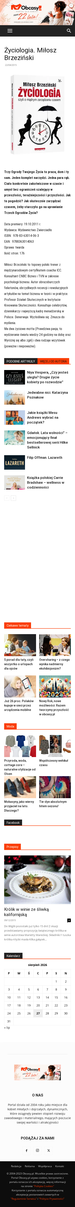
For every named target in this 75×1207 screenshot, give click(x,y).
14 (47, 997)
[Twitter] (48, 1151)
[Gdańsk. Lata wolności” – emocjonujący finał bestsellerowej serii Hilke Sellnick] (14, 437)
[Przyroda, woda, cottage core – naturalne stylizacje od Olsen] (20, 746)
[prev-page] (6, 498)
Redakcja (16, 1166)
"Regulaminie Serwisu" (24, 1198)
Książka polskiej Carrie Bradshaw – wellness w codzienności (45, 482)
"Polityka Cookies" (43, 1186)
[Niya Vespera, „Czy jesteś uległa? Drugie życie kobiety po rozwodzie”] (14, 377)
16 (66, 997)
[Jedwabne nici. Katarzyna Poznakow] (14, 397)
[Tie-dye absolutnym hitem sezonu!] (55, 787)
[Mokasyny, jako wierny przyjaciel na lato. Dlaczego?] (20, 787)
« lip (7, 1028)
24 (9, 1013)
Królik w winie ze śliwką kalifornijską (26, 912)
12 (29, 997)
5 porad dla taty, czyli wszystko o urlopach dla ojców (18, 664)
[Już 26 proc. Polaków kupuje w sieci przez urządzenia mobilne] (20, 686)
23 (66, 1005)
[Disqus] (37, 564)
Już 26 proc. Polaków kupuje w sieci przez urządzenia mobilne (19, 705)
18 (19, 1005)
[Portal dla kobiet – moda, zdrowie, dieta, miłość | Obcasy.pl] (37, 12)
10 (9, 997)
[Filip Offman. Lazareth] (14, 462)
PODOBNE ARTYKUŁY (21, 361)
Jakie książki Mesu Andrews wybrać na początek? (42, 417)
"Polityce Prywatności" (51, 1198)
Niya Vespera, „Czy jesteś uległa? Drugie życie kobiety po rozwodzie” (47, 377)
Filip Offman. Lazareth (44, 457)
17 (9, 1005)
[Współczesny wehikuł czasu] (55, 746)
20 (38, 1005)
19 (29, 1005)
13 (38, 997)
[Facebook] (26, 1151)
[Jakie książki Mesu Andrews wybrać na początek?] (14, 417)
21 (47, 1005)
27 (38, 1013)
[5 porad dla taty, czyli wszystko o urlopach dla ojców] (20, 645)
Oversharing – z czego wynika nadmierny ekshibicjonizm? (54, 664)
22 (56, 1005)
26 (29, 1013)
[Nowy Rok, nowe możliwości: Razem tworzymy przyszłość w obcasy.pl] (55, 686)
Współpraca (45, 1166)
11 (19, 997)
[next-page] (13, 498)
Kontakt (59, 1166)
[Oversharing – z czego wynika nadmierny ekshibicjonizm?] (55, 645)
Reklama (30, 1166)
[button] (9, 30)
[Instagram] (37, 1151)
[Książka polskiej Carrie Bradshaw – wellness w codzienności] (14, 482)
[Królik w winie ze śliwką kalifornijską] (37, 879)
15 (56, 997)
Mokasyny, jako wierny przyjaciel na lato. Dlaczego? (19, 806)
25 (19, 1013)
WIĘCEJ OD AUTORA (53, 361)
